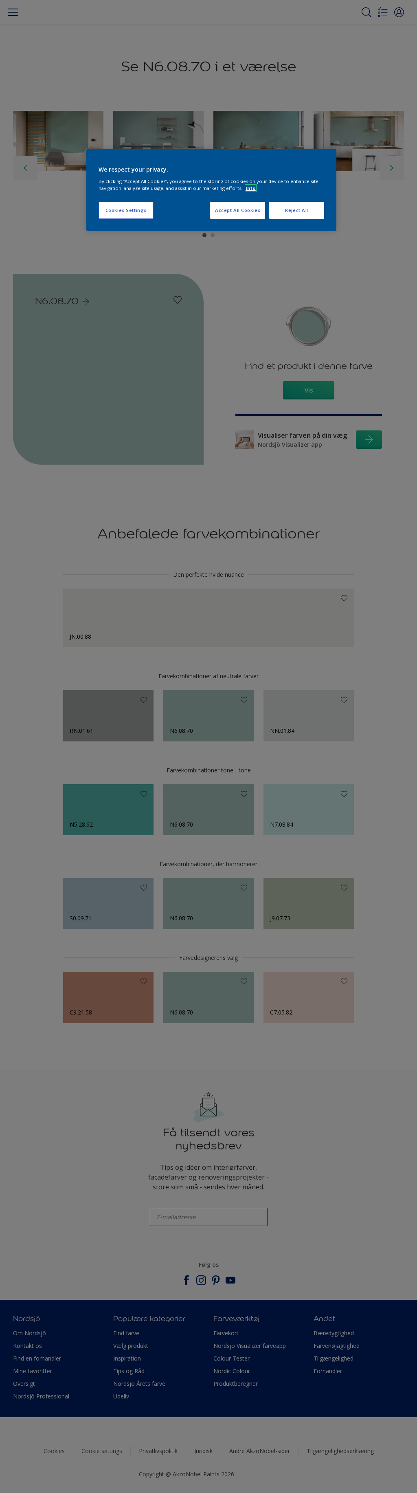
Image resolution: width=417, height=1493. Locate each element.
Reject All (296, 210)
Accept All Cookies (237, 210)
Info (251, 188)
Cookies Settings (126, 210)
